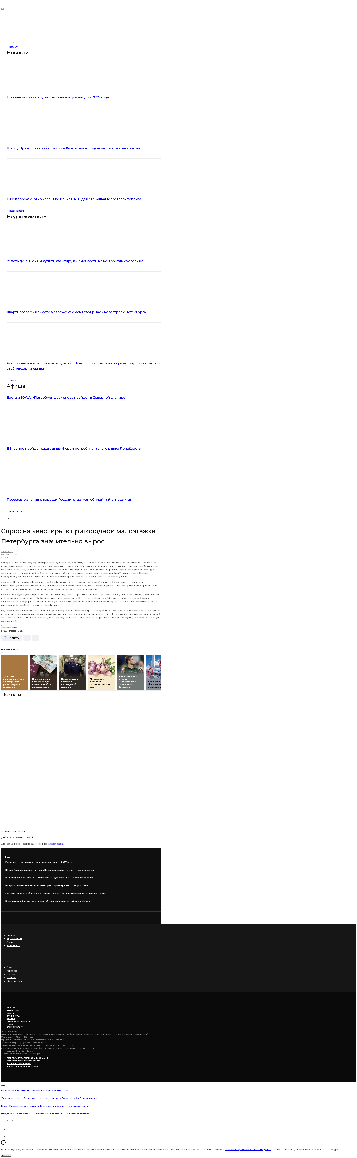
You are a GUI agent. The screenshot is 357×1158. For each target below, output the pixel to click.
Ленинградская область (19, 1021)
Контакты (12, 970)
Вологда (11, 1013)
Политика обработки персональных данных (28, 1058)
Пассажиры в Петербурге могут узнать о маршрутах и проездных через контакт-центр (55, 893)
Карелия (11, 1019)
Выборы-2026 (15, 511)
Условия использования (19, 1064)
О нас (9, 967)
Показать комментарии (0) (14, 831)
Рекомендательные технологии (22, 1066)
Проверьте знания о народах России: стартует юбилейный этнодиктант (70, 500)
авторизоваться (55, 843)
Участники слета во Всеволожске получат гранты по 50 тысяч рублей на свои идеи (49, 1098)
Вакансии (11, 977)
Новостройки (13, 554)
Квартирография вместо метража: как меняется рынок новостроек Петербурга (76, 312)
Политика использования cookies (23, 1061)
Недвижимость (17, 211)
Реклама (11, 974)
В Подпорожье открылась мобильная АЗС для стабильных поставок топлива (74, 199)
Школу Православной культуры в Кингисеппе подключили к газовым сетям (74, 148)
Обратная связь (14, 981)
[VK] (8, 516)
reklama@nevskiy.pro (31, 1054)
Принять (6, 1155)
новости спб (4, 627)
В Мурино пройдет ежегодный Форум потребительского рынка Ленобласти (74, 448)
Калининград (13, 1016)
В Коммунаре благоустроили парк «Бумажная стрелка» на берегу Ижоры (47, 901)
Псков (10, 1024)
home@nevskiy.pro (24, 1051)
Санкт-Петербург (12, 627)
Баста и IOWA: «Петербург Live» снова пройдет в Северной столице (66, 397)
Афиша (12, 380)
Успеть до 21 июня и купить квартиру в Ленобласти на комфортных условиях (75, 261)
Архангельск (13, 1010)
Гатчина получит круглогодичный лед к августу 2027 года (58, 97)
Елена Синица (7, 552)
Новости (13, 47)
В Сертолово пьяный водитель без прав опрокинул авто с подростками (46, 885)
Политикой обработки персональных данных (248, 1149)
